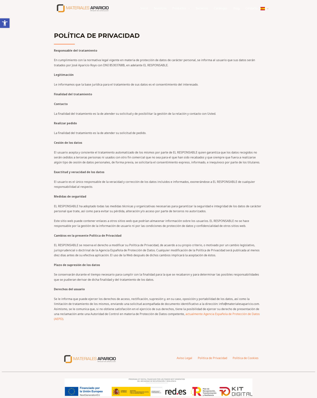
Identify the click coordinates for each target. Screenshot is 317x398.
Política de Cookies (245, 358)
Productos (179, 8)
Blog (236, 8)
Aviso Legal (184, 358)
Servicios (202, 8)
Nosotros (160, 8)
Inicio (144, 8)
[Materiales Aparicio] (83, 8)
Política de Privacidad (212, 358)
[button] (5, 23)
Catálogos (220, 8)
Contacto (251, 8)
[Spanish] (264, 8)
